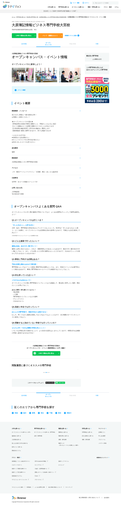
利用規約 (29, 487)
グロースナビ (38, 479)
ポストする (51, 382)
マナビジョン (12, 6)
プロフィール (102, 439)
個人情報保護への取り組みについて (89, 497)
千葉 (50, 413)
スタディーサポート (17, 465)
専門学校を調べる (63, 7)
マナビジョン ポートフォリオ (19, 479)
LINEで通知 (23, 35)
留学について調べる (17, 447)
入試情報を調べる (16, 439)
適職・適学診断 (62, 439)
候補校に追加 (71, 35)
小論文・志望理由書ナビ (41, 468)
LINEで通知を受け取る (46, 353)
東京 (59, 413)
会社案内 (106, 497)
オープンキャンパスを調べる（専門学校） (45, 432)
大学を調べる (52, 7)
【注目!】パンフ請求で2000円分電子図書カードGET (59, 11)
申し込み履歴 (102, 436)
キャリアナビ (38, 465)
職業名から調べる (63, 432)
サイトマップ (69, 487)
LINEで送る (61, 382)
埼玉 (42, 413)
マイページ (102, 428)
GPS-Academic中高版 (40, 461)
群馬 (33, 413)
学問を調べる (86, 428)
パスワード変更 (102, 443)
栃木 (24, 413)
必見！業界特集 (38, 436)
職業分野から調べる (64, 436)
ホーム (13, 17)
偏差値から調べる (16, 436)
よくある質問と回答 (40, 487)
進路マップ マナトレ (63, 461)
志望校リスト (102, 432)
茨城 (16, 413)
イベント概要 (21, 90)
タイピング (61, 465)
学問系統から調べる (87, 432)
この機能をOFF (97, 59)
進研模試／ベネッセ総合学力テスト (21, 461)
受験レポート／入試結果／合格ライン (44, 472)
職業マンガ (69, 444)
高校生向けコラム (16, 450)
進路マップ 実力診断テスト (19, 472)
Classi (36, 476)
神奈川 (69, 413)
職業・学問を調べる (94, 7)
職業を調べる (62, 428)
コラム (117, 7)
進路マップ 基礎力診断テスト (19, 468)
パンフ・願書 (50, 35)
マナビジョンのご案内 (17, 487)
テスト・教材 (108, 7)
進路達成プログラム (17, 476)
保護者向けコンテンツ (102, 457)
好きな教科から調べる (87, 436)
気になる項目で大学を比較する (20, 443)
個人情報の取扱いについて (55, 487)
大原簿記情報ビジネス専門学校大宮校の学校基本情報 (52, 17)
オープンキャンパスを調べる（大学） (21, 432)
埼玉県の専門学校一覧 (32, 17)
